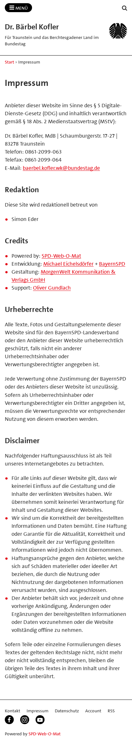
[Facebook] (9, 719)
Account (93, 711)
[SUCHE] (125, 8)
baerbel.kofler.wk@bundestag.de (61, 167)
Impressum (37, 711)
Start (9, 62)
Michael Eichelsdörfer (68, 263)
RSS (111, 711)
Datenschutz (67, 711)
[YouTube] (40, 719)
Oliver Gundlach (52, 287)
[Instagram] (24, 719)
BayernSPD (112, 263)
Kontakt (12, 711)
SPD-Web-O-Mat (61, 255)
